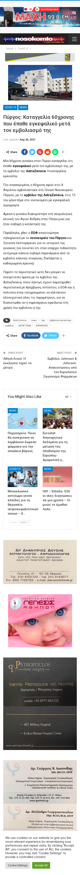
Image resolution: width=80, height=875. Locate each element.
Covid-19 (10, 107)
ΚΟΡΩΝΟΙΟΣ (42, 325)
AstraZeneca (19, 320)
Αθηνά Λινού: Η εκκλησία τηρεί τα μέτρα (17, 363)
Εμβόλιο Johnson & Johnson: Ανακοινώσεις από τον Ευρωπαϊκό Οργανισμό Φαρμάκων (60, 367)
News (23, 107)
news (34, 320)
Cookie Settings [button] (18, 865)
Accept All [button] (41, 865)
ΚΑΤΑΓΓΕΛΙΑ (25, 325)
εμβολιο (9, 325)
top (43, 320)
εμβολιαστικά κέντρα (60, 320)
